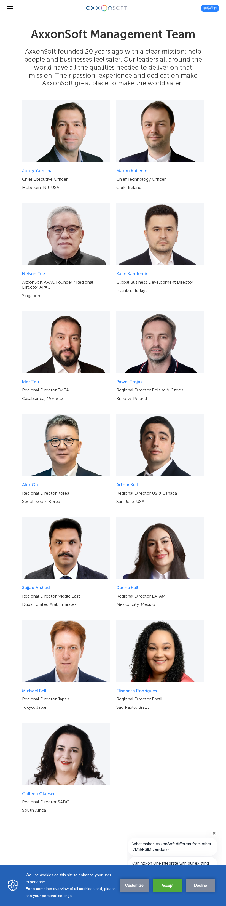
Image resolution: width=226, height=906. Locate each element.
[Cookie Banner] (113, 885)
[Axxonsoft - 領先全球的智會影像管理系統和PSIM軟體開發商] (107, 8)
